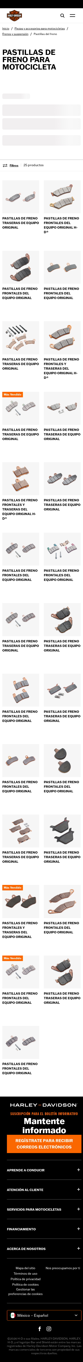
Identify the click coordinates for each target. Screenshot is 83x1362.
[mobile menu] (71, 15)
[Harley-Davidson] (44, 1105)
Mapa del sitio (25, 1268)
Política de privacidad (26, 1279)
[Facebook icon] (39, 1329)
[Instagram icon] (49, 1329)
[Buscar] (62, 15)
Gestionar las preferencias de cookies (25, 1291)
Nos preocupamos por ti (63, 1268)
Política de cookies (25, 1284)
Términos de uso (25, 1273)
